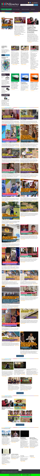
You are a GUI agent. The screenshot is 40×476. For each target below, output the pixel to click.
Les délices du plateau (14, 454)
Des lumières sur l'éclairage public (23, 438)
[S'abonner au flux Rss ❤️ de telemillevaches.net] (32, 2)
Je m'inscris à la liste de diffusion (14, 474)
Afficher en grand (7, 59)
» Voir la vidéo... (17, 35)
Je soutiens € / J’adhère (27, 474)
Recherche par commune (4, 58)
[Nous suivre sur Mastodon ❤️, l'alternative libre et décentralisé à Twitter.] (30, 2)
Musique (12, 437)
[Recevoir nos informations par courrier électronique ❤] (28, 2)
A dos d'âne (22, 455)
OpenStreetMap (6, 70)
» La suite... (30, 42)
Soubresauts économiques (35, 439)
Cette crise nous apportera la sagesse (33, 438)
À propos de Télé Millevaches (6, 10)
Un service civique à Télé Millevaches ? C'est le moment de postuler (7, 408)
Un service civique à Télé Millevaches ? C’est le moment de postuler (32, 29)
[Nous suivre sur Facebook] (34, 2)
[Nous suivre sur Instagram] (37, 2)
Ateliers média (14, 82)
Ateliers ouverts (34, 82)
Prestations (33, 9)
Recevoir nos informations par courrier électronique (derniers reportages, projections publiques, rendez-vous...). (5, 80)
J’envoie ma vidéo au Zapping (6, 9)
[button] (10, 28)
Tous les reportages (16, 9)
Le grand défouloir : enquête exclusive (31, 369)
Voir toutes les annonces (20, 424)
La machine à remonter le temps (4, 47)
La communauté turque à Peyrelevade (6, 455)
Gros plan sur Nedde (15, 438)
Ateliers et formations (25, 9)
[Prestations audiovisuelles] (25, 77)
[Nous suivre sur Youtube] (35, 2)
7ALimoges (5, 95)
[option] (7, 23)
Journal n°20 (32, 455)
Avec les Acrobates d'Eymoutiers (23, 439)
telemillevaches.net (11, 146)
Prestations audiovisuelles (24, 83)
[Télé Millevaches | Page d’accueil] (10, 4)
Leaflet (2, 70)
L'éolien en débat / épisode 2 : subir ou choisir (6, 436)
